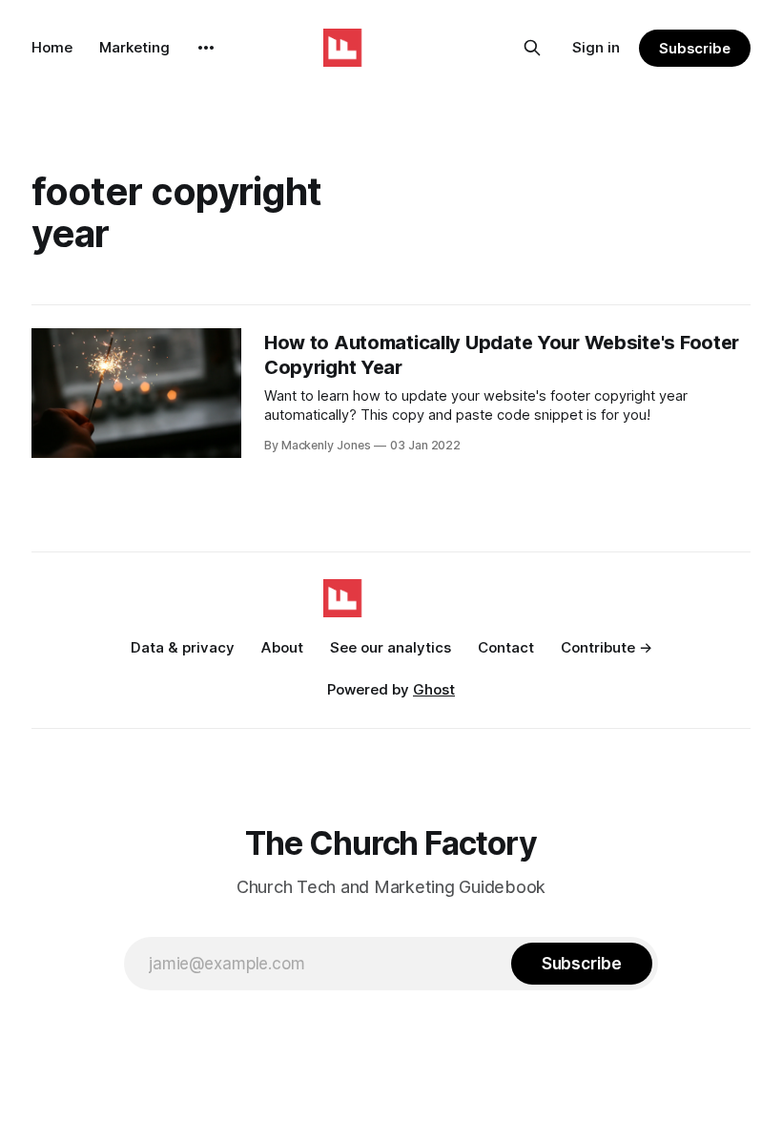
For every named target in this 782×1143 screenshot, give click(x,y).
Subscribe (695, 48)
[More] (206, 47)
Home (51, 47)
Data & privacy (183, 647)
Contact (506, 647)
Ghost (434, 689)
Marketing (134, 47)
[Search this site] (532, 47)
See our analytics (390, 647)
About (282, 647)
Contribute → (606, 647)
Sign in (596, 47)
